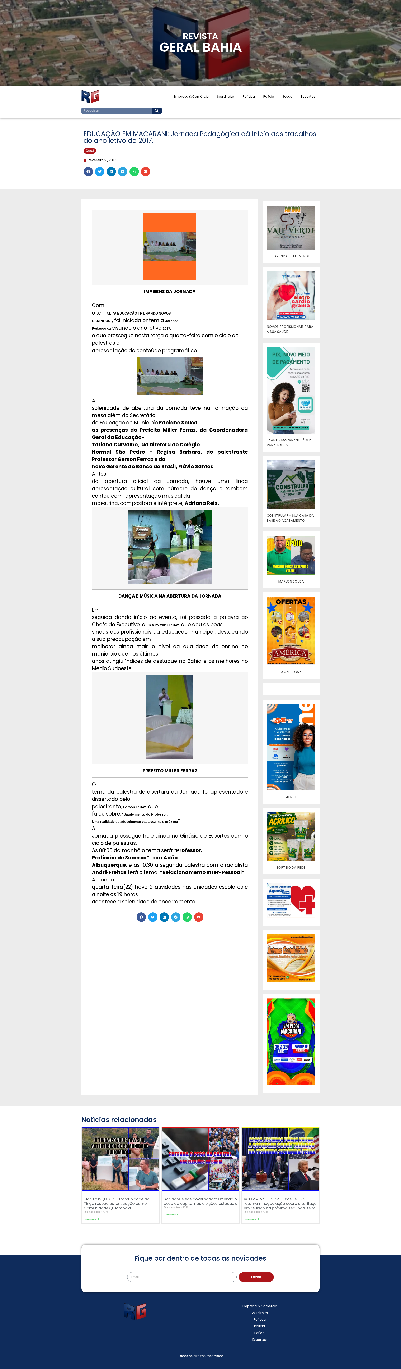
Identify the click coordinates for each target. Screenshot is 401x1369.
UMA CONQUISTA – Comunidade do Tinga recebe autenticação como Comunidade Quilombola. (117, 1203)
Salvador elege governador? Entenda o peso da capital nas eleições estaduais (200, 1201)
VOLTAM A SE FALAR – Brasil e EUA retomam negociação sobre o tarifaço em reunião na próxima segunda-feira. (280, 1203)
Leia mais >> (91, 1219)
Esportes (308, 96)
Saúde (287, 96)
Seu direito (225, 96)
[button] (88, 171)
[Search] (157, 111)
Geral (90, 151)
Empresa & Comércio (191, 96)
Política (248, 96)
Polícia (268, 96)
